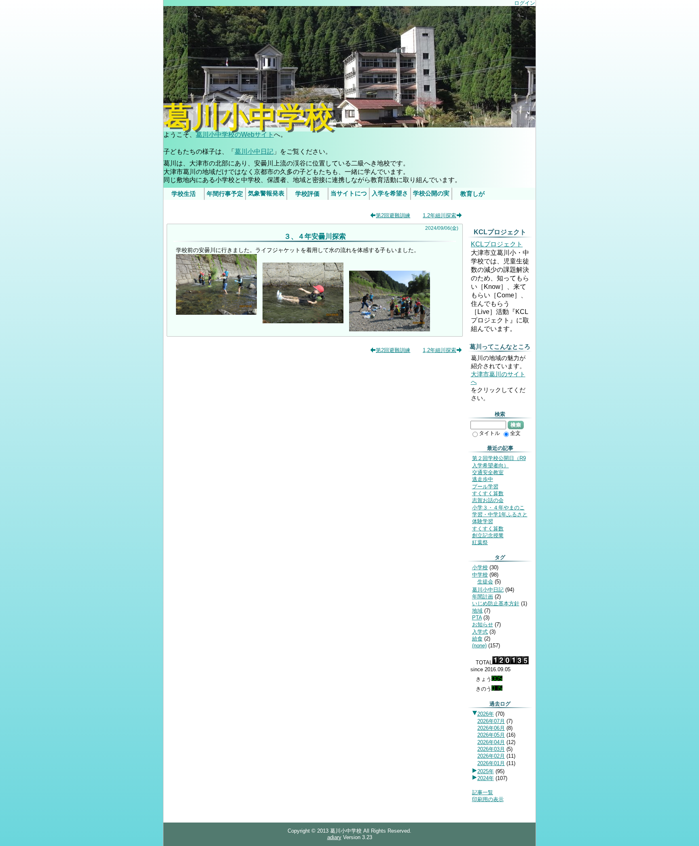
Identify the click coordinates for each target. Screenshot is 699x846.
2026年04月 (491, 742)
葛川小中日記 (254, 151)
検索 (515, 425)
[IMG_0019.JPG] (216, 313)
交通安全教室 (488, 472)
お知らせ (482, 624)
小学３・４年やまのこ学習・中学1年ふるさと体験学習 (499, 515)
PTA (477, 618)
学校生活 (184, 194)
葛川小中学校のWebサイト (235, 134)
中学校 (480, 575)
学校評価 (307, 194)
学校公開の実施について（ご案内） (431, 195)
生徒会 (485, 582)
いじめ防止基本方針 (495, 603)
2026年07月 (491, 721)
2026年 (485, 714)
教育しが (472, 194)
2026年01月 (491, 763)
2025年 (485, 771)
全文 (515, 433)
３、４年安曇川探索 (315, 236)
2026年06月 (491, 728)
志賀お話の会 (488, 500)
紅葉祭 (480, 542)
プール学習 (485, 486)
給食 (477, 639)
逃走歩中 (482, 479)
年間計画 (482, 597)
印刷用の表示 (488, 799)
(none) (479, 645)
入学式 (480, 632)
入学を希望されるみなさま (390, 195)
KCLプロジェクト (497, 244)
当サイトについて (348, 195)
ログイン (524, 3)
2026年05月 (491, 735)
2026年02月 (491, 756)
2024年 (485, 778)
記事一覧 (482, 792)
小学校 (480, 567)
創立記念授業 (488, 535)
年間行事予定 (225, 194)
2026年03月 (491, 749)
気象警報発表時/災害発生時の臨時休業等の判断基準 (266, 195)
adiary (334, 837)
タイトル (489, 433)
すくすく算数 (488, 493)
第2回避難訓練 (393, 215)
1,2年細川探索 (439, 215)
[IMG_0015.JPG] (389, 329)
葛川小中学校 (248, 117)
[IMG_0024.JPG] (303, 321)
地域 (477, 611)
